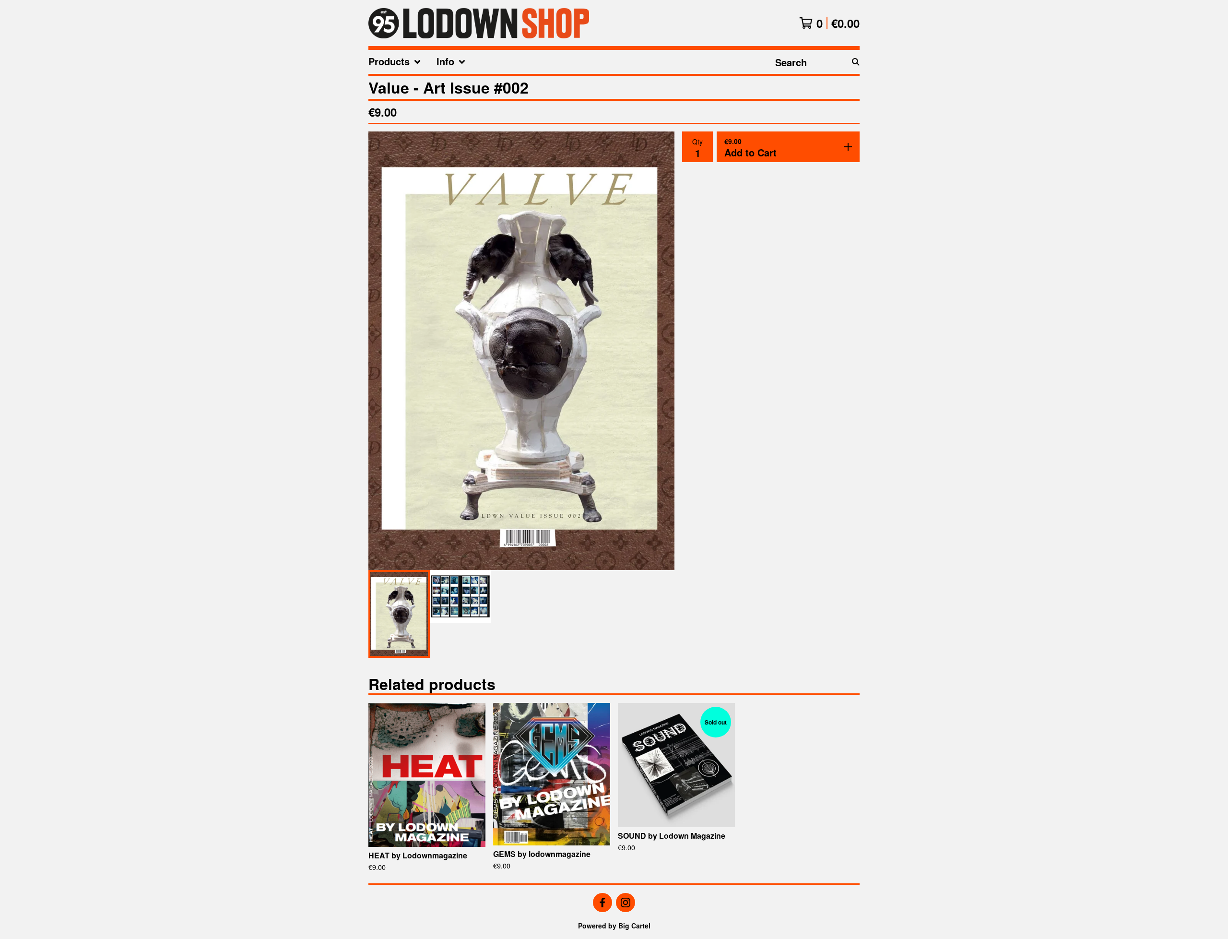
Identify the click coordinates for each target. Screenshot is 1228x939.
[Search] (855, 62)
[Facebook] (602, 902)
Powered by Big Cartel (614, 925)
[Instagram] (625, 902)
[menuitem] (394, 62)
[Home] (478, 23)
